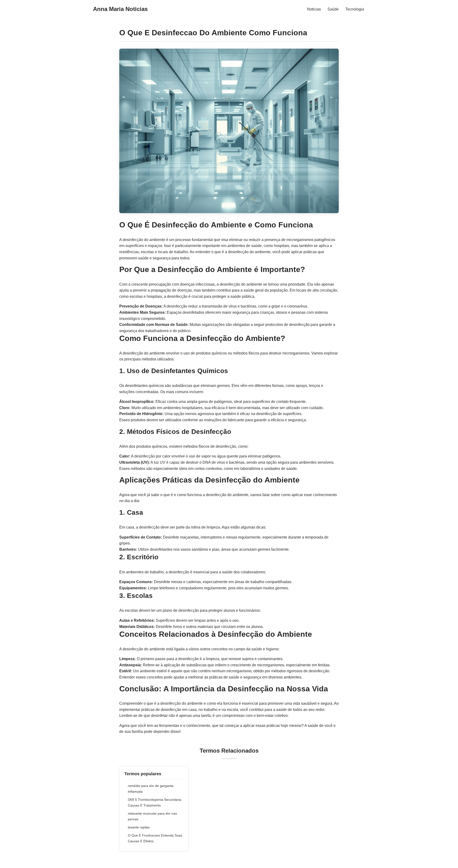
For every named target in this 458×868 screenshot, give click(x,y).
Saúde (333, 9)
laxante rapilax (139, 827)
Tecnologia (354, 9)
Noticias (314, 9)
